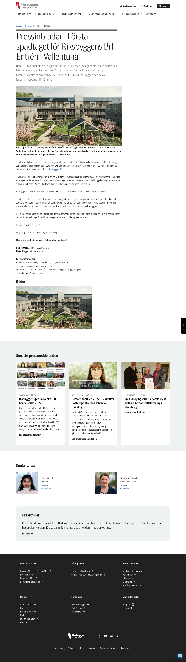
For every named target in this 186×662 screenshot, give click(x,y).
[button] (54, 307)
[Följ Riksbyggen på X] (117, 636)
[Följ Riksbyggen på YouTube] (105, 636)
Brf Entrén (32, 224)
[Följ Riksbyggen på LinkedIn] (111, 636)
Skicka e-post (46, 485)
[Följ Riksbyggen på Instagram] (99, 636)
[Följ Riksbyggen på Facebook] (94, 636)
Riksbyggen (54, 169)
